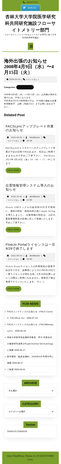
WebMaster (35, 137)
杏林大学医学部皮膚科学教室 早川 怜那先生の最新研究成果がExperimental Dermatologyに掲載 (30, 343)
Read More (14, 171)
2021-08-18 (16, 256)
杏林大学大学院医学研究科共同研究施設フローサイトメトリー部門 (30, 23)
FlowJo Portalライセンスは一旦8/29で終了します (30, 246)
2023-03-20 (16, 137)
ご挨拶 (10, 369)
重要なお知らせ (25, 87)
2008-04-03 (14, 79)
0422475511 (32, 2)
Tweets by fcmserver (17, 431)
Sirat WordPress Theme (19, 456)
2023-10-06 (16, 197)
